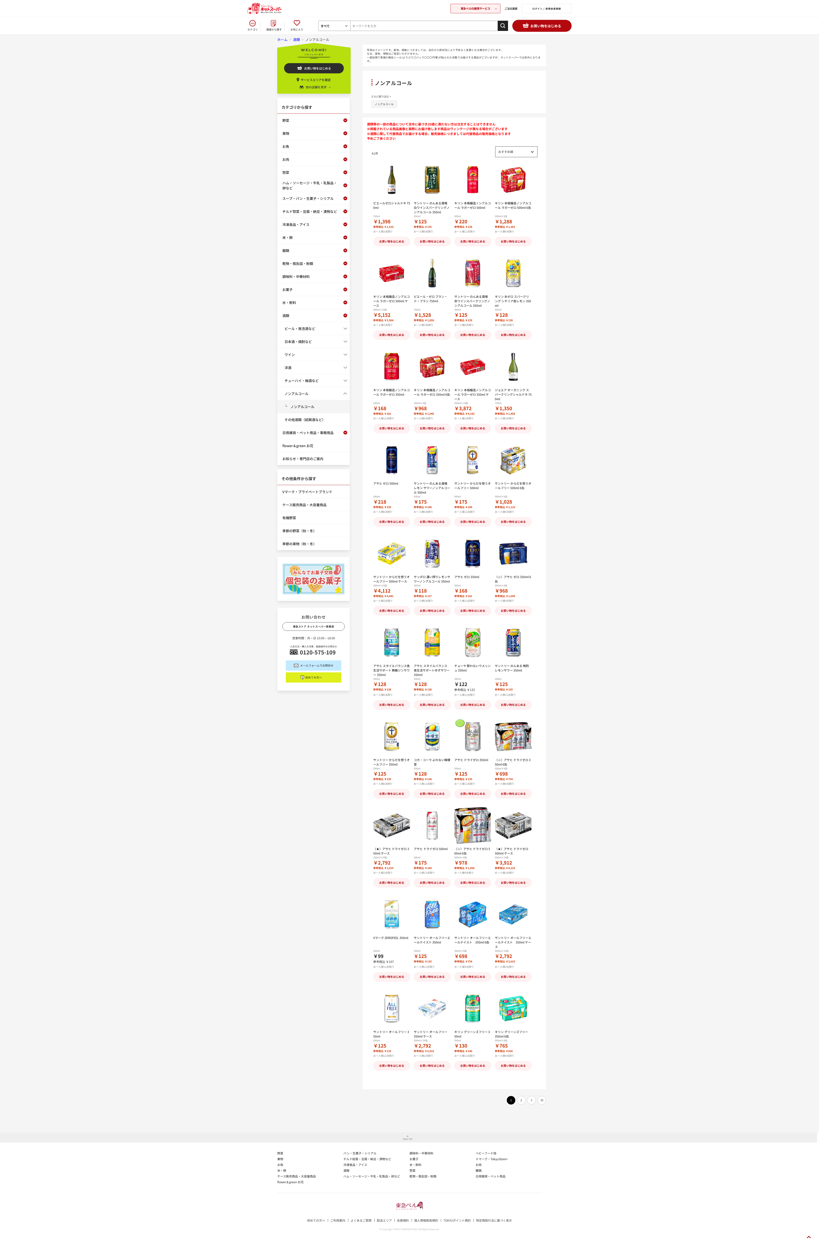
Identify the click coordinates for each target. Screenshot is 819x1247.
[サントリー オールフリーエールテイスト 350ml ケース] (513, 914)
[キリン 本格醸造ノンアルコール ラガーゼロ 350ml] (391, 366)
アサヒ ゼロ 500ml (385, 483)
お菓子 (414, 1159)
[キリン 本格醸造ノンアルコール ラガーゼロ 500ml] (472, 179)
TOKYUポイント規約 (457, 1220)
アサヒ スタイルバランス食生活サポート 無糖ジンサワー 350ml (391, 670)
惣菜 (412, 1170)
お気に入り (296, 29)
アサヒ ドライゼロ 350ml (471, 760)
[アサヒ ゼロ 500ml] (391, 460)
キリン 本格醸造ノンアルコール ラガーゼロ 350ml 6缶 (432, 392)
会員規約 (403, 1220)
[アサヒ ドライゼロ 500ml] (432, 825)
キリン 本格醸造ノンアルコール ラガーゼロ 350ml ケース (472, 394)
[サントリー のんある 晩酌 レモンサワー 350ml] (513, 642)
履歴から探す (274, 29)
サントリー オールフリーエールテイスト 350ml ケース (513, 942)
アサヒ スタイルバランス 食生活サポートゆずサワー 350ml (432, 670)
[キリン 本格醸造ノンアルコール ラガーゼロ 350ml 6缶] (432, 366)
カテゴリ (252, 29)
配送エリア (384, 1220)
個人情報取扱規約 (426, 1220)
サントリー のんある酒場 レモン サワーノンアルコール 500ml (432, 487)
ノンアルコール (384, 104)
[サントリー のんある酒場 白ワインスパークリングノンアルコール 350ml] (432, 179)
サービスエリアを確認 (316, 80)
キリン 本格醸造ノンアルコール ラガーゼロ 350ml (391, 392)
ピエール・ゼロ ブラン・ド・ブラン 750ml (430, 298)
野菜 (280, 1153)
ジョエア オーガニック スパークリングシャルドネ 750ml (513, 394)
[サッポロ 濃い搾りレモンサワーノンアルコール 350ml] (432, 553)
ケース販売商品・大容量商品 (296, 1176)
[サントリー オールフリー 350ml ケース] (432, 1008)
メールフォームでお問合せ (316, 665)
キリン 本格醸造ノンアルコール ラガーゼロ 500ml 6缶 (513, 205)
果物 (280, 1159)
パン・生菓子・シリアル (359, 1153)
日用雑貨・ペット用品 (490, 1176)
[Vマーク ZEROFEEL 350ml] (391, 914)
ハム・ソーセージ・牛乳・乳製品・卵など (371, 1176)
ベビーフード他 (486, 1153)
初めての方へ (313, 677)
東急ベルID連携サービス (475, 8)
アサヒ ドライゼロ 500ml (431, 849)
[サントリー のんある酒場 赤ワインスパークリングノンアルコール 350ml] (472, 273)
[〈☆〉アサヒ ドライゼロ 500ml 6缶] (472, 825)
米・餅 (281, 1170)
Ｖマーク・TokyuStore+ (492, 1159)
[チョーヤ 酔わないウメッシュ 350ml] (472, 642)
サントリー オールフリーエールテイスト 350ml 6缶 (472, 940)
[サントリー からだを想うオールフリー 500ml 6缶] (513, 460)
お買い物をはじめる (545, 25)
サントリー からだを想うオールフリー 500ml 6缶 (513, 485)
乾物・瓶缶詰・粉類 (423, 1176)
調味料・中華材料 (421, 1153)
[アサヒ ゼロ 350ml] (472, 553)
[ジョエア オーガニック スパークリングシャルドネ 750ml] (513, 366)
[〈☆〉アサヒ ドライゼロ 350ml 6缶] (513, 736)
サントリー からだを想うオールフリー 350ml (391, 762)
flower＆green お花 (290, 1182)
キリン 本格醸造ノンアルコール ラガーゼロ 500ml (472, 205)
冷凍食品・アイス (355, 1165)
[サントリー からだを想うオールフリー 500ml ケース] (391, 553)
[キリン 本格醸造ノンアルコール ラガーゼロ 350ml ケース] (472, 366)
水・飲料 (415, 1165)
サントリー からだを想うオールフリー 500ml (472, 485)
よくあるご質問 (361, 1220)
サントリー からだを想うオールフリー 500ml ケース (391, 579)
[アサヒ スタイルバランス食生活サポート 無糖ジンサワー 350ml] (391, 642)
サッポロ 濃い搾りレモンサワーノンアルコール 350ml (432, 579)
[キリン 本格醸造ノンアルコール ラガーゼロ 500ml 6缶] (513, 179)
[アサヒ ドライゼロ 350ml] (472, 736)
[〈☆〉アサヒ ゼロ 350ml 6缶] (513, 553)
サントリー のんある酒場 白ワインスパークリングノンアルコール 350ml (432, 207)
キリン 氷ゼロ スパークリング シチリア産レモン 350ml (513, 301)
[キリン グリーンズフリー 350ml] (472, 1008)
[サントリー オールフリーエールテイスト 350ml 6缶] (472, 914)
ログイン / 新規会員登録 (546, 8)
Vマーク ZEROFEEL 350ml (390, 938)
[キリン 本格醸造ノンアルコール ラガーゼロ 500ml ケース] (391, 273)
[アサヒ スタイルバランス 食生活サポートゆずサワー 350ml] (432, 642)
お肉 (479, 1165)
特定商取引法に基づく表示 (494, 1220)
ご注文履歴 (511, 8)
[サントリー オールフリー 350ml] (391, 1008)
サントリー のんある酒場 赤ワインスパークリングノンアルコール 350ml (472, 301)
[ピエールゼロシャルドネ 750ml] (391, 179)
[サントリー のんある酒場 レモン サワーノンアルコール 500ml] (432, 460)
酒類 (346, 1170)
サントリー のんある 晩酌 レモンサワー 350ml (512, 668)
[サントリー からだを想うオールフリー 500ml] (472, 460)
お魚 (280, 1165)
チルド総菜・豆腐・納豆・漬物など (367, 1159)
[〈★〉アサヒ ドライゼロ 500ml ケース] (513, 825)
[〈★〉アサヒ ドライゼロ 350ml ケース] (391, 825)
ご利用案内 (337, 1220)
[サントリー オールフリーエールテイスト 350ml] (432, 914)
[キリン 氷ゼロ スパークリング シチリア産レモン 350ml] (513, 273)
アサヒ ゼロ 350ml (466, 577)
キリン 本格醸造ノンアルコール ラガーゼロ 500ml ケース (391, 301)
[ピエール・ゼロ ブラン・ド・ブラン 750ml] (432, 273)
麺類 (479, 1170)
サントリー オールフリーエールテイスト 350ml (432, 940)
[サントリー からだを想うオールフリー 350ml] (391, 736)
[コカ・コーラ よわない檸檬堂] (432, 736)
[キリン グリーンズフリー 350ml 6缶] (513, 1008)
